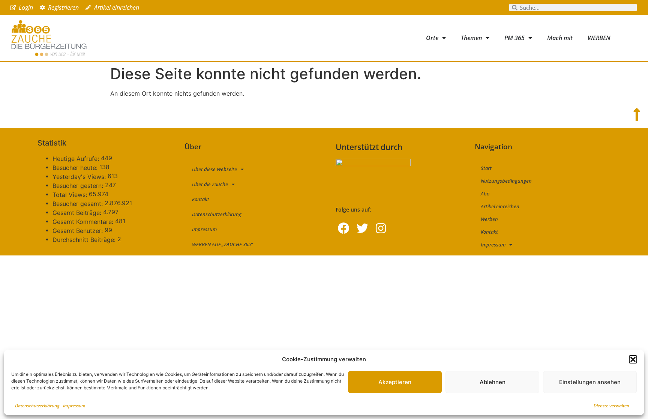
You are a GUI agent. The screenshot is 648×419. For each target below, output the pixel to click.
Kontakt (200, 199)
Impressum (74, 405)
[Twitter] (362, 228)
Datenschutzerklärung (37, 405)
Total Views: (70, 195)
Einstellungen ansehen (590, 382)
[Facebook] (344, 228)
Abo (485, 193)
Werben (489, 219)
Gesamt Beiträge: (77, 213)
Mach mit (560, 38)
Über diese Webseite (214, 169)
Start (486, 168)
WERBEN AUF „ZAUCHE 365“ (222, 244)
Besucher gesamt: (78, 204)
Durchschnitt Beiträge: (84, 240)
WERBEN (599, 38)
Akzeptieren (394, 382)
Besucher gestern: (78, 186)
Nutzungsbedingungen (506, 180)
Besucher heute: (75, 168)
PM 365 (514, 38)
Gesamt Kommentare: (83, 222)
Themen (471, 38)
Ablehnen (493, 382)
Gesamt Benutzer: (78, 231)
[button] (633, 359)
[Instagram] (381, 228)
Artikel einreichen (500, 206)
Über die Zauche (210, 184)
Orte (432, 38)
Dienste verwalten (611, 405)
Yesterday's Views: (80, 177)
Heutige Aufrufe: (76, 159)
